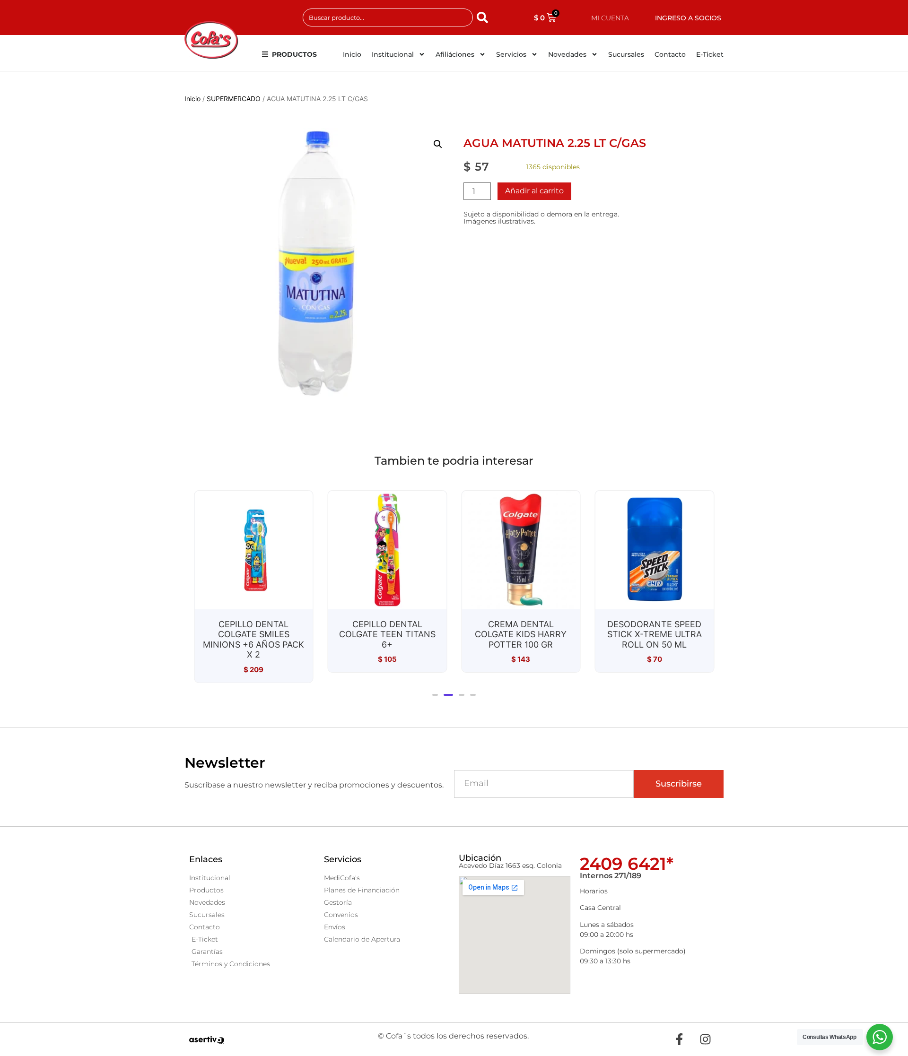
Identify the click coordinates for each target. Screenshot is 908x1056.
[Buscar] (484, 17)
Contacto (670, 54)
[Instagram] (705, 1039)
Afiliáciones (455, 54)
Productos (294, 54)
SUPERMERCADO (234, 99)
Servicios (511, 54)
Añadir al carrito (534, 190)
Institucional (393, 54)
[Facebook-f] (679, 1039)
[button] (437, 144)
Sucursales (626, 54)
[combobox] (388, 17)
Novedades (567, 54)
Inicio (352, 54)
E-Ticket (710, 54)
